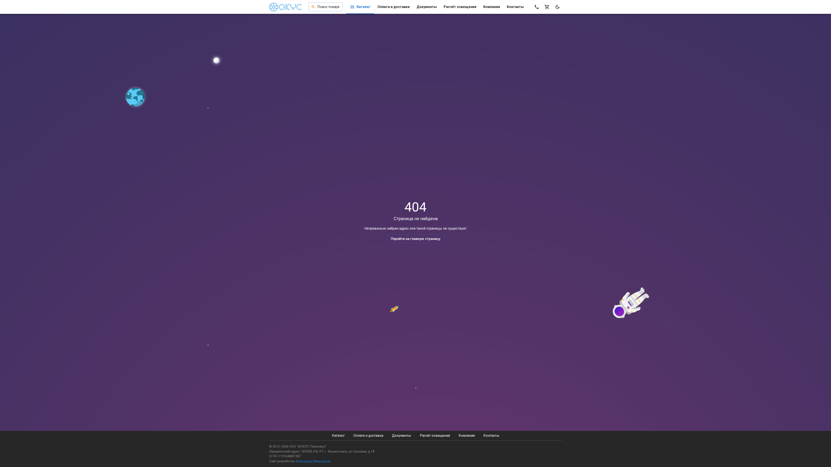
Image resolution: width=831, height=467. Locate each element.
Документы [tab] (427, 7)
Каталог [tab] (363, 7)
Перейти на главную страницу (415, 239)
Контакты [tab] (515, 7)
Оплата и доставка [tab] (393, 7)
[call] (536, 7)
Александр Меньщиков (313, 461)
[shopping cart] (547, 7)
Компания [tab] (491, 7)
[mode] (557, 7)
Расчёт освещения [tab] (460, 7)
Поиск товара (328, 7)
